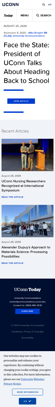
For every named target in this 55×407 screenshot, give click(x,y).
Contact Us (18, 305)
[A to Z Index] (49, 4)
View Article (21, 101)
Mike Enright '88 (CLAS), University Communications (25, 34)
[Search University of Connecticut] (43, 4)
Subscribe (27, 311)
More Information (27, 392)
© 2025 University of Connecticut (27, 325)
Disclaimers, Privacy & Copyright (28, 331)
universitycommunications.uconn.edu (27, 301)
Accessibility (27, 337)
